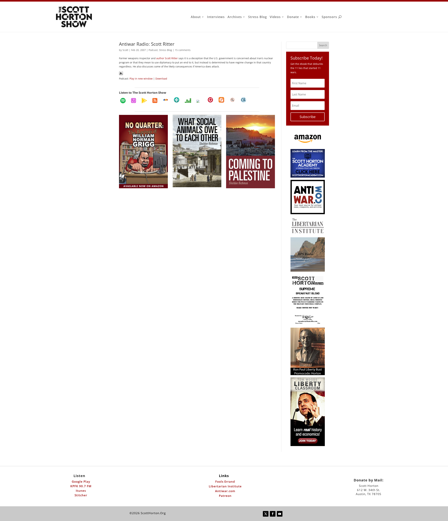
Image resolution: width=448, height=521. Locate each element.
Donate (293, 17)
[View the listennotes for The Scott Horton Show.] (232, 100)
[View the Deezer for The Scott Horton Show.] (188, 100)
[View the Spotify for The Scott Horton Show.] (123, 100)
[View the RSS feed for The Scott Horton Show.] (155, 100)
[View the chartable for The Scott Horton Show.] (243, 100)
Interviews (216, 17)
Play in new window (141, 78)
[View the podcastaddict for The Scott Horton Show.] (221, 100)
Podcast (153, 50)
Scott (125, 50)
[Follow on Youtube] (279, 514)
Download (161, 78)
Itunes (81, 491)
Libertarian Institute (225, 486)
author (160, 58)
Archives (234, 17)
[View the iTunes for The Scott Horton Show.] (133, 100)
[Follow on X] (265, 514)
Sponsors (329, 17)
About (196, 17)
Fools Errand (225, 481)
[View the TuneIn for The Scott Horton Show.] (177, 100)
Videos (275, 17)
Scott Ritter (171, 58)
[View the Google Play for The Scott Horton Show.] (144, 100)
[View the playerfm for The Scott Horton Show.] (210, 100)
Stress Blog (257, 17)
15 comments (183, 50)
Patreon (225, 496)
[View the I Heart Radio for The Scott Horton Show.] (199, 101)
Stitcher (81, 495)
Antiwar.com (225, 491)
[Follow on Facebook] (272, 514)
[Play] (121, 74)
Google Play (81, 481)
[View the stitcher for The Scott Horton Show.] (166, 100)
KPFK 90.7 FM (81, 486)
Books (310, 17)
